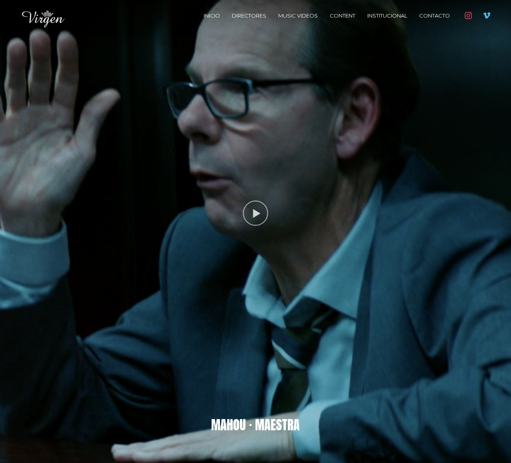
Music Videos (298, 15)
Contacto (434, 15)
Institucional (387, 15)
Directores (249, 15)
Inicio (212, 15)
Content (342, 15)
